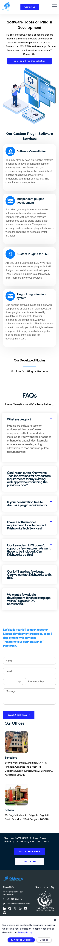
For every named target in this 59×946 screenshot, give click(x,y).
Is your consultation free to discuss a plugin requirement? (27, 503)
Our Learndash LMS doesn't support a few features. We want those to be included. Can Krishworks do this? (29, 549)
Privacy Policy (25, 932)
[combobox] (13, 682)
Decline (44, 939)
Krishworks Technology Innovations (13, 893)
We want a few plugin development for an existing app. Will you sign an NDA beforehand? (29, 599)
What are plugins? (19, 419)
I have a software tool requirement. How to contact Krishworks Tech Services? (26, 525)
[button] (29, 419)
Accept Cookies (22, 939)
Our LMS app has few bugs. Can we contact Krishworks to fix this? (29, 575)
